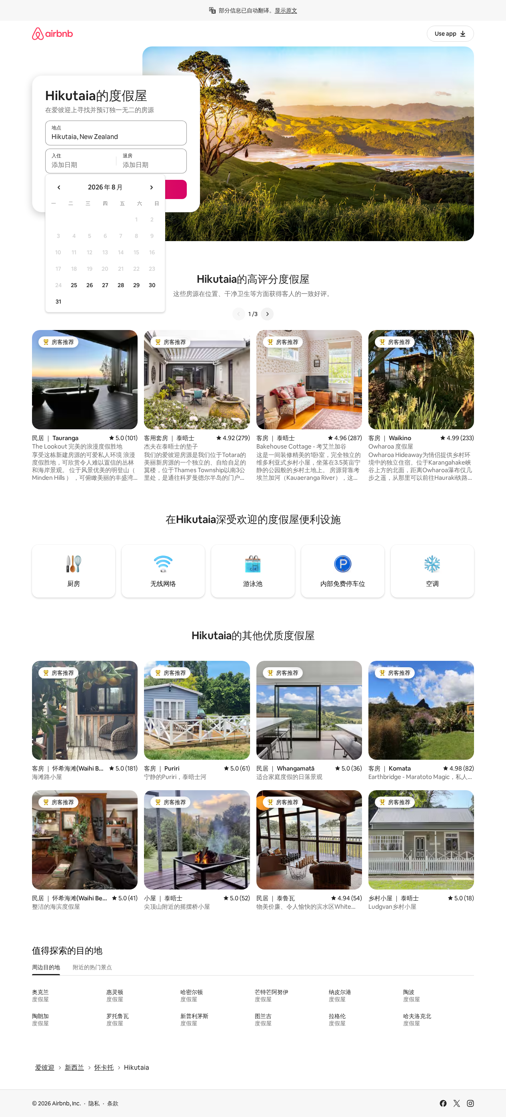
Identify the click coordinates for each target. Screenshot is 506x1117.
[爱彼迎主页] (52, 33)
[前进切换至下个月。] (151, 187)
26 (89, 285)
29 (136, 285)
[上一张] (238, 314)
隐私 (94, 1103)
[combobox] (116, 136)
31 (58, 301)
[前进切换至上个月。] (59, 187)
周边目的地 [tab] (46, 967)
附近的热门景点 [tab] (92, 967)
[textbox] (81, 164)
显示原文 (286, 10)
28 (121, 285)
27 (105, 285)
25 (74, 285)
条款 (112, 1103)
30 (152, 285)
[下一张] (267, 314)
